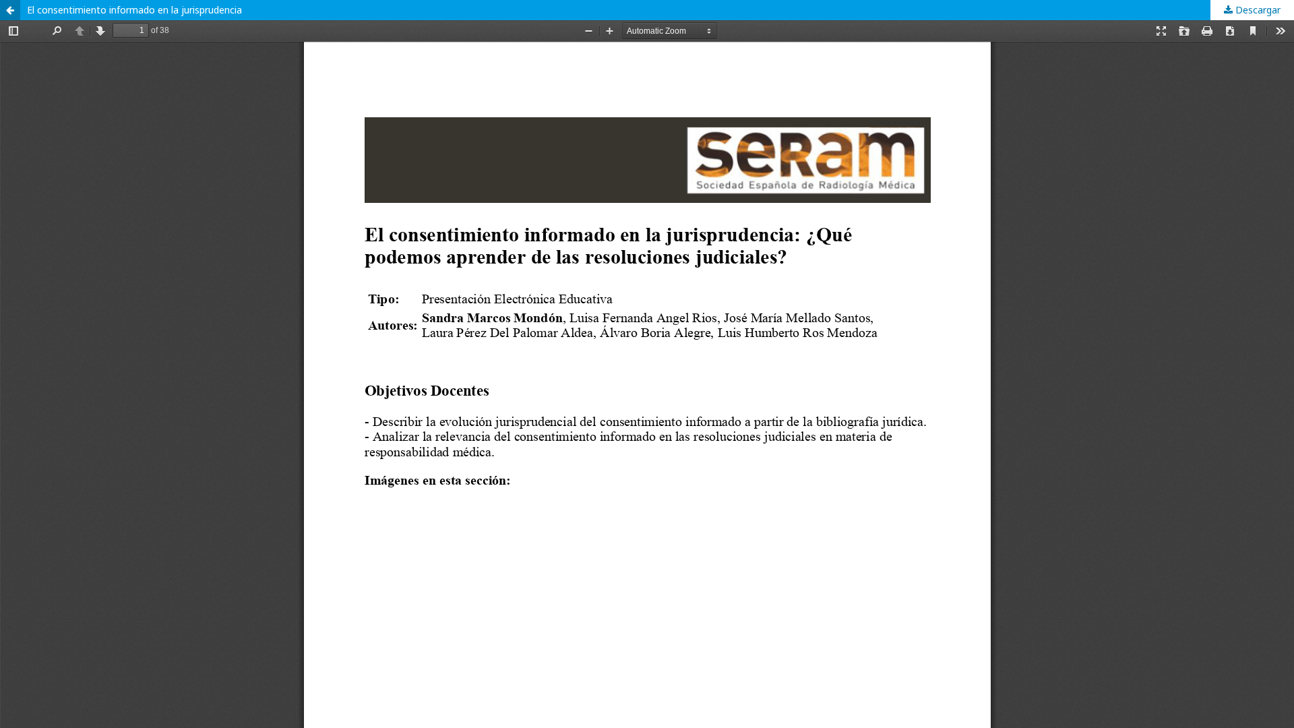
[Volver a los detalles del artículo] (10, 10)
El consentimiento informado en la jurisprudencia (134, 9)
